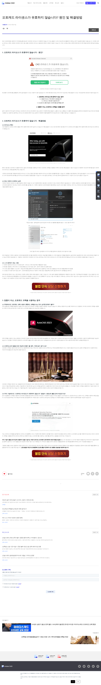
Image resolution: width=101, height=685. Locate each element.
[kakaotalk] (88, 474)
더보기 (94, 494)
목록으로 (94, 30)
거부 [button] (78, 681)
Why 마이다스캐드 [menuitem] (37, 3)
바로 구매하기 (80, 3)
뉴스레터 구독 (92, 2)
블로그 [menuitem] (62, 3)
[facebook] (92, 474)
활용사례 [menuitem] (45, 3)
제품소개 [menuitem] (29, 3)
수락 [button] (73, 681)
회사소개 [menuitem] (57, 3)
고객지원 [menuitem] (51, 3)
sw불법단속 (4, 24)
